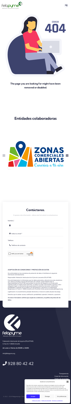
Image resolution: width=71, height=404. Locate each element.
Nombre (11, 220)
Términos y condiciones (57, 400)
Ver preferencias (61, 396)
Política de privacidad (46, 400)
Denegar (47, 396)
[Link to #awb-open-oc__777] (66, 5)
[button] (67, 382)
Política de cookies (36, 400)
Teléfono (10, 240)
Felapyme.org (16, 396)
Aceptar (33, 396)
